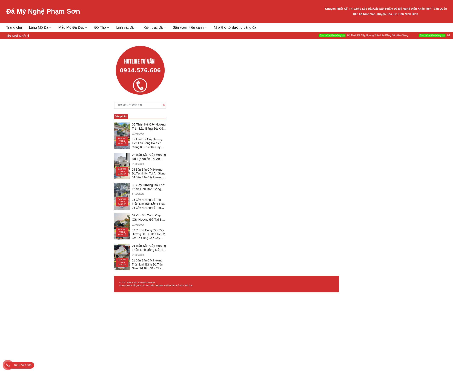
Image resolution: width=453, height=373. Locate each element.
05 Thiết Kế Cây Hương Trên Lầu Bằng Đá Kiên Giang (366, 35)
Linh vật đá (125, 27)
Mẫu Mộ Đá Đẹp (71, 27)
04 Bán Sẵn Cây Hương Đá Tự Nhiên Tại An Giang (149, 157)
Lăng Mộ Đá (38, 27)
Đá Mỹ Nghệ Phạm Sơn (43, 11)
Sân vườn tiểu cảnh (188, 27)
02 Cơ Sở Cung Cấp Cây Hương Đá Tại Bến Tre (148, 218)
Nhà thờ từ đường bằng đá (235, 27)
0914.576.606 (186, 285)
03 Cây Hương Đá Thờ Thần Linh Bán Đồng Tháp (148, 187)
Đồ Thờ (100, 27)
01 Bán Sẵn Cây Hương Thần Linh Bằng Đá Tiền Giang (149, 248)
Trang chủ (14, 27)
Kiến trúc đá (153, 27)
